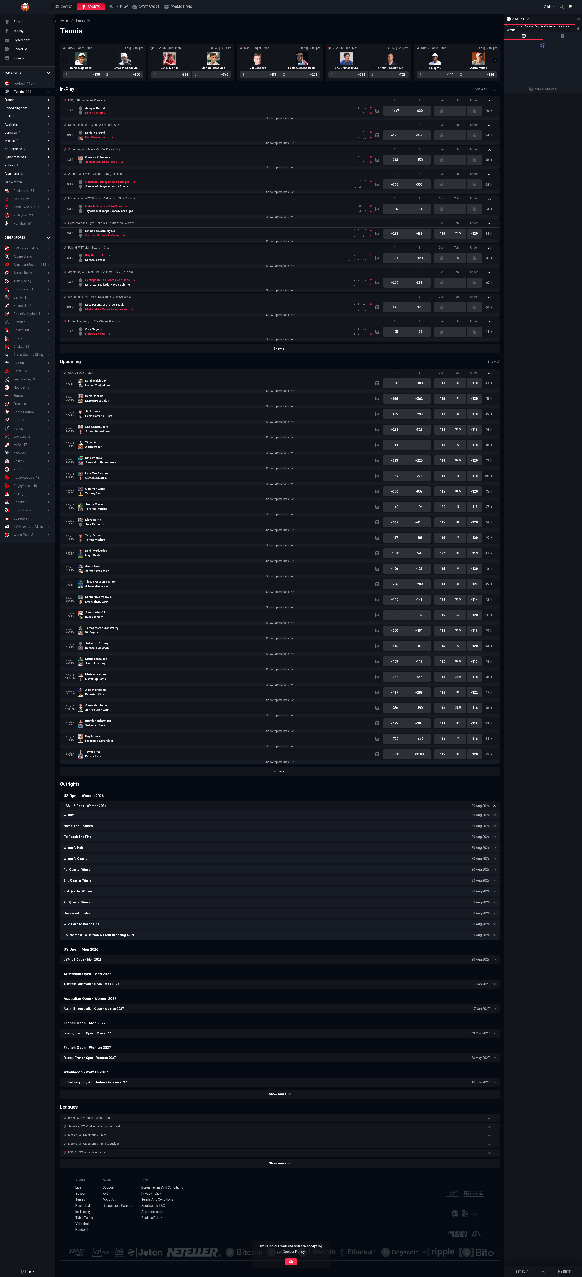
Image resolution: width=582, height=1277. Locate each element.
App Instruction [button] (152, 1212)
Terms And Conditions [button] (157, 1199)
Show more (277, 1094)
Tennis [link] (80, 20)
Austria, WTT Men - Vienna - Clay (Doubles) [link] (95, 174)
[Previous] (64, 60)
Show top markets (277, 118)
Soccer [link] (80, 1193)
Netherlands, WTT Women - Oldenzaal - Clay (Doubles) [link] (102, 198)
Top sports (13, 72)
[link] (25, 6)
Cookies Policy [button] (151, 1217)
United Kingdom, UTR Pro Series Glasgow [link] (94, 321)
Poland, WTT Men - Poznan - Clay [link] (88, 247)
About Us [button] (109, 1199)
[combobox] (549, 6)
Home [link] (64, 20)
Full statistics (546, 88)
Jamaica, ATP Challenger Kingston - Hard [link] (94, 1126)
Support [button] (108, 1187)
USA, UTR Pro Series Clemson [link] (87, 100)
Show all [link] (481, 89)
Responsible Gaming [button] (117, 1205)
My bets (564, 1271)
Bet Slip (521, 1271)
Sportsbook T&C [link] (153, 1205)
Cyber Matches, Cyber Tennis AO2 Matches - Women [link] (101, 223)
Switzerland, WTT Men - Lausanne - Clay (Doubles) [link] (99, 296)
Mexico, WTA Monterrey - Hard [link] (87, 1135)
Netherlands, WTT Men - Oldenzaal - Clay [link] (94, 124)
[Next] (495, 60)
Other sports (15, 237)
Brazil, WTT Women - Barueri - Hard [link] (90, 1117)
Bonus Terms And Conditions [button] (162, 1187)
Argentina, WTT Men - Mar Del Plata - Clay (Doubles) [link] (100, 272)
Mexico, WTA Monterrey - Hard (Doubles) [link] (93, 1143)
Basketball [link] (82, 1205)
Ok (291, 1262)
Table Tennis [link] (84, 1217)
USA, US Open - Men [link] (80, 372)
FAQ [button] (106, 1193)
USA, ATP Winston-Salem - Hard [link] (88, 1152)
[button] (63, 6)
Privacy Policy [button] (151, 1193)
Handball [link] (81, 1230)
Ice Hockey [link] (83, 1212)
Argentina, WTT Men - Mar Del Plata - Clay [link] (94, 149)
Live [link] (78, 1187)
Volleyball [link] (82, 1224)
